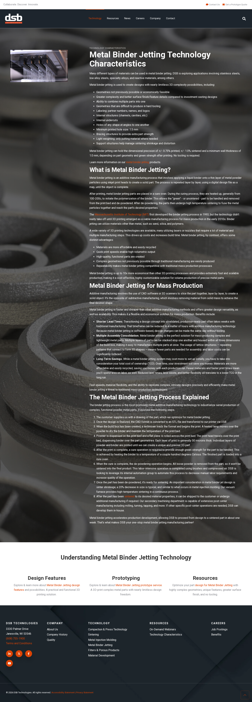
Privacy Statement (84, 692)
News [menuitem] (127, 18)
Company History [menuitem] (57, 634)
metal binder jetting (137, 162)
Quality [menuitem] (51, 640)
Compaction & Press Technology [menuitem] (107, 629)
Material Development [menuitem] (101, 655)
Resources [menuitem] (113, 18)
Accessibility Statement (63, 692)
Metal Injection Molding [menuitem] (102, 640)
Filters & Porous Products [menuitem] (103, 650)
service (157, 585)
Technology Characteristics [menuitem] (166, 634)
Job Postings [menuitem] (219, 629)
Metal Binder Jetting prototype (134, 585)
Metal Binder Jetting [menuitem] (100, 645)
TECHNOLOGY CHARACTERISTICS (107, 48)
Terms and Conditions (19, 643)
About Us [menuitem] (52, 629)
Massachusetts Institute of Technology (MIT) (122, 214)
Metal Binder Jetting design (63, 585)
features (19, 589)
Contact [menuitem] (170, 18)
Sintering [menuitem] (93, 634)
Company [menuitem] (155, 18)
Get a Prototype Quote (236, 4)
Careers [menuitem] (140, 18)
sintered (129, 496)
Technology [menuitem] (94, 18)
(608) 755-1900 (15, 638)
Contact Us (214, 4)
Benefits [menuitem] (216, 634)
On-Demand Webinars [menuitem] (163, 629)
